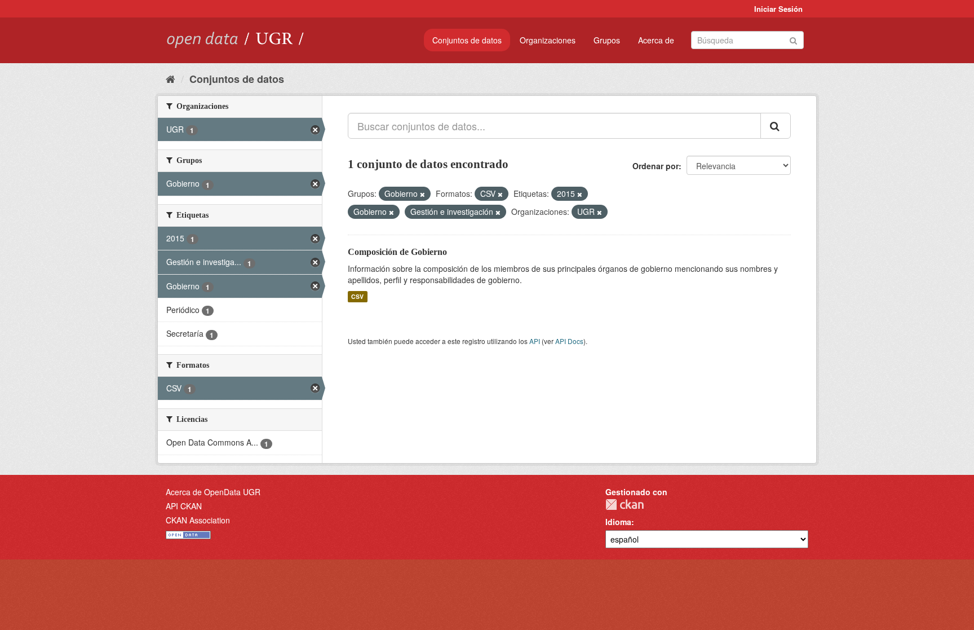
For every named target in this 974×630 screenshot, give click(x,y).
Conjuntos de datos (467, 40)
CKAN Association (198, 520)
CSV (357, 296)
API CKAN (184, 506)
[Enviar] (793, 39)
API (534, 341)
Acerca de (656, 40)
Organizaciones (547, 40)
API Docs (569, 341)
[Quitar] (422, 194)
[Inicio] (170, 78)
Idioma (618, 521)
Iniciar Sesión (778, 8)
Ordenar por (655, 165)
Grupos (607, 40)
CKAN (624, 504)
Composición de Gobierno (397, 252)
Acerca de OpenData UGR (213, 491)
